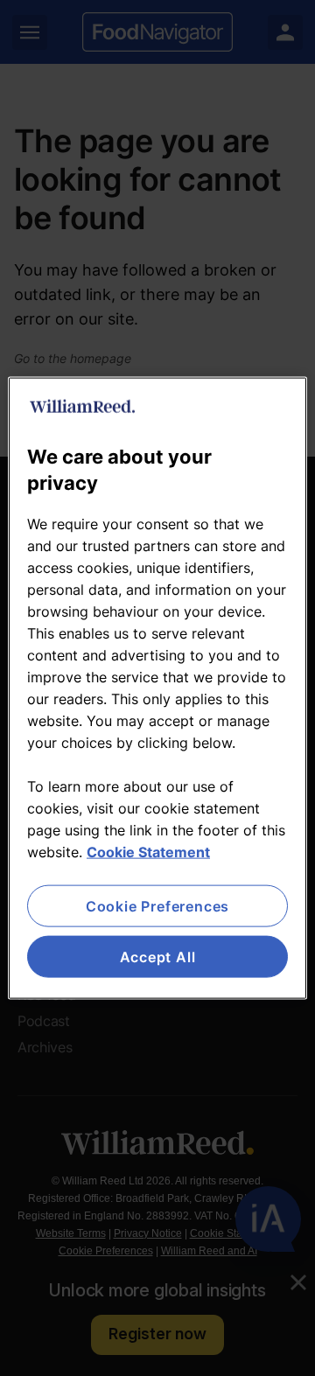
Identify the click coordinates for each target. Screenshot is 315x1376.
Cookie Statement (148, 851)
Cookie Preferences (157, 905)
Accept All (158, 957)
